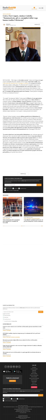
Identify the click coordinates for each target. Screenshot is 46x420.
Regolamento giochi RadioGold (35, 406)
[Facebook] (5, 367)
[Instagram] (14, 367)
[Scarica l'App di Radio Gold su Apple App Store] (7, 371)
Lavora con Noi (34, 384)
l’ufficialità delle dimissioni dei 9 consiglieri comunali (15, 83)
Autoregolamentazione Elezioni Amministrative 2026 (23, 409)
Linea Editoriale (27, 406)
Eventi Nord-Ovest (23, 188)
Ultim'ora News (34, 373)
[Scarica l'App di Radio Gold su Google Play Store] (17, 371)
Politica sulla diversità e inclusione (9, 406)
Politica (4, 14)
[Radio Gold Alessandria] (9, 8)
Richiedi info (12, 380)
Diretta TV (34, 383)
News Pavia (16, 188)
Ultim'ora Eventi (34, 380)
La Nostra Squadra (34, 369)
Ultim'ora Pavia (34, 376)
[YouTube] (11, 367)
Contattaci (34, 387)
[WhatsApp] (19, 367)
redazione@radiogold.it (26, 417)
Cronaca (4, 218)
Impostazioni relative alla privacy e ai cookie (23, 411)
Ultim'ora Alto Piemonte (34, 378)
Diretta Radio (34, 381)
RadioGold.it (26, 415)
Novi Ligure (8, 14)
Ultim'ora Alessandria (34, 375)
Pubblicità (34, 370)
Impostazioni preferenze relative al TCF (23, 410)
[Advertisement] (23, 70)
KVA (25, 418)
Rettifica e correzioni (24, 408)
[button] (42, 226)
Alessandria (8, 330)
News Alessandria (9, 188)
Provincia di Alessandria (35, 218)
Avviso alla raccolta (23, 412)
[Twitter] (8, 367)
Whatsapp (34, 372)
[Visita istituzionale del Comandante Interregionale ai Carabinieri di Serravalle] (12, 206)
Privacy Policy (16, 190)
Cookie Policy (25, 405)
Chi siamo (34, 367)
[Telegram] (16, 367)
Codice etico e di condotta (19, 406)
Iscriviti (39, 184)
